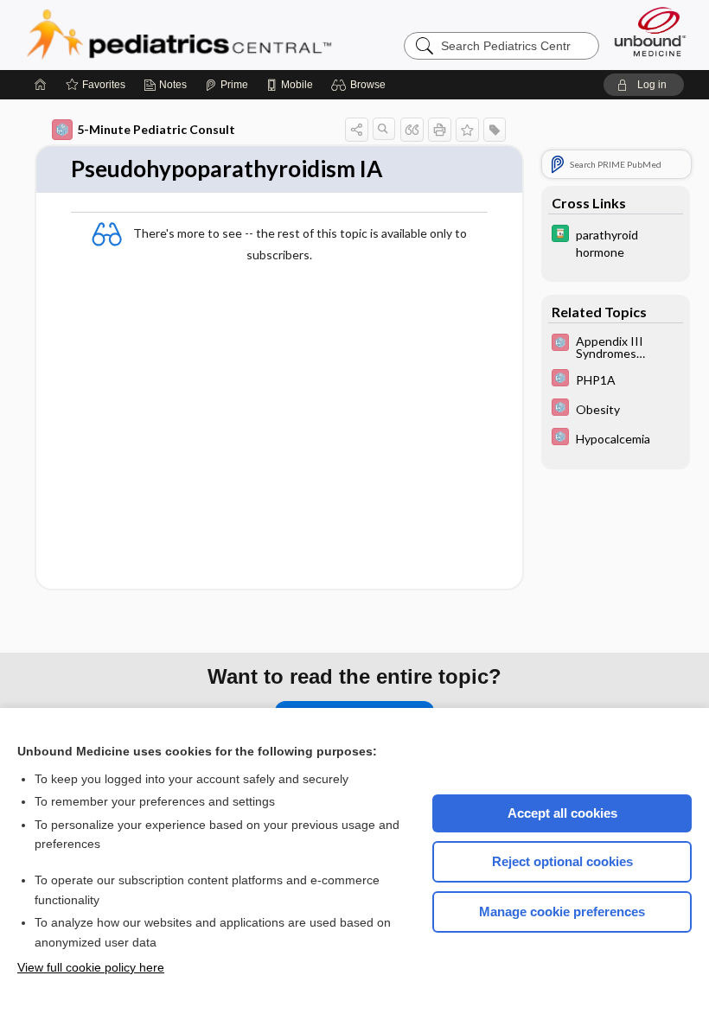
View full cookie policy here (90, 967)
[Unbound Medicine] (650, 31)
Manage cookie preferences (562, 911)
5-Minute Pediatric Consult (156, 129)
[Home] (41, 84)
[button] (361, 84)
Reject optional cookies (562, 861)
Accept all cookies (562, 813)
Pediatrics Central (241, 35)
